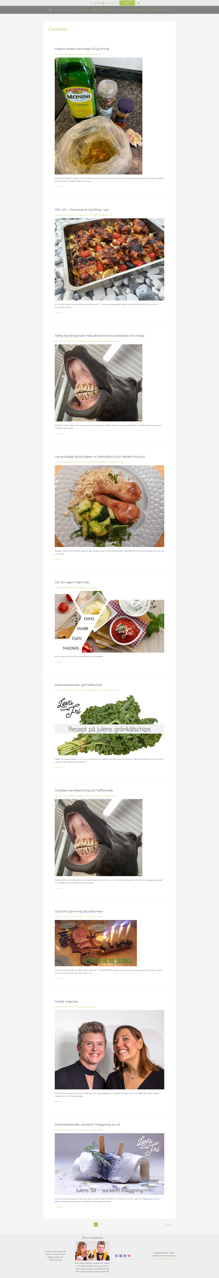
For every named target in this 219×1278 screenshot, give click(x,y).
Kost (86, 54)
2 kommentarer (62, 462)
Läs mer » (59, 186)
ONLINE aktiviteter (159, 10)
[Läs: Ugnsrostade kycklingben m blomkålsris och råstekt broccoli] (109, 506)
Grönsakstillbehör (101, 462)
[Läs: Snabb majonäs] (109, 1050)
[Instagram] (120, 1255)
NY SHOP (108, 10)
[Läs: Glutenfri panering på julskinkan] (96, 943)
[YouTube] (129, 1255)
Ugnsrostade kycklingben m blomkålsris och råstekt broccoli (100, 456)
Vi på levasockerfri (138, 10)
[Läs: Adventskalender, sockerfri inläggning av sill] (109, 1164)
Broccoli (79, 341)
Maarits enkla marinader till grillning (82, 49)
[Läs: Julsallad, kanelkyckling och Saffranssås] (98, 837)
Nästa (169, 1224)
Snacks (117, 690)
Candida (79, 54)
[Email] (99, 3)
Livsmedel (93, 215)
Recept (98, 54)
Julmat (103, 690)
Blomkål (73, 462)
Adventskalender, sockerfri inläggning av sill (87, 1124)
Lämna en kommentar (64, 54)
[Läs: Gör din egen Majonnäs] (109, 622)
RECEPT (121, 10)
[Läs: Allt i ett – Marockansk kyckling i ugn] (109, 259)
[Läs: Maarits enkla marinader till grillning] (98, 116)
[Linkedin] (124, 1255)
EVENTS (94, 10)
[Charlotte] (95, 3)
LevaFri (57, 10)
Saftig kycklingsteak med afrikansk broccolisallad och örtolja (99, 335)
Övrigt (91, 54)
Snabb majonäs (66, 1001)
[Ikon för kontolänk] (138, 3)
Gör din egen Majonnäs (72, 582)
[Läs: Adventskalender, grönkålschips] (109, 724)
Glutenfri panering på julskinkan (79, 911)
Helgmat (88, 796)
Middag (101, 215)
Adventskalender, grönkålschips (78, 685)
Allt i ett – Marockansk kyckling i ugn (82, 209)
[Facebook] (116, 1255)
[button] (91, 2)
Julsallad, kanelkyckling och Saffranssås (84, 790)
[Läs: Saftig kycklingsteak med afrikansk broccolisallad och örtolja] (98, 383)
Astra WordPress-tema (163, 1258)
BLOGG (69, 10)
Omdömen (83, 10)
